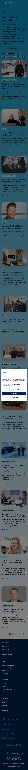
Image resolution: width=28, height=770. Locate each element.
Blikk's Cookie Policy (16, 384)
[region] (14, 385)
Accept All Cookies (14, 393)
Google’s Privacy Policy (7, 385)
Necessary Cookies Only (14, 389)
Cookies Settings (14, 397)
